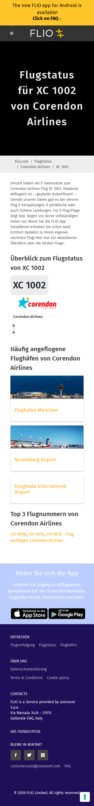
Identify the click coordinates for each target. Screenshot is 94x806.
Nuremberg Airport (35, 460)
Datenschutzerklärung (28, 669)
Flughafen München (36, 410)
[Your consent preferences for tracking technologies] (85, 797)
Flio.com (21, 161)
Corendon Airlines (35, 167)
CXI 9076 (36, 534)
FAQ (67, 766)
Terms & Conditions (26, 678)
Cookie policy (58, 678)
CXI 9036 (18, 534)
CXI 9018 (54, 534)
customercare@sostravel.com (35, 766)
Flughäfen (68, 645)
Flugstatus (43, 161)
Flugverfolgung (22, 645)
